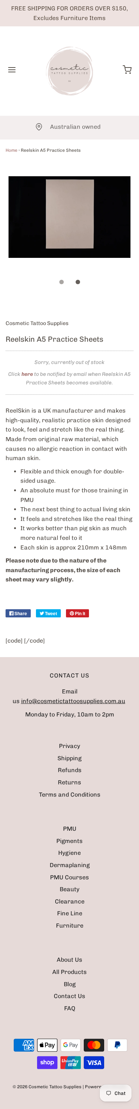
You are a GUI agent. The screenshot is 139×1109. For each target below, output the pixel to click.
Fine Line (69, 913)
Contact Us (69, 996)
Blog (70, 984)
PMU (69, 828)
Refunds (70, 770)
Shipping (69, 758)
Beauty (69, 889)
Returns (69, 782)
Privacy (69, 745)
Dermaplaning (70, 865)
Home (11, 150)
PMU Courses (69, 877)
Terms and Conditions (69, 794)
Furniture (69, 925)
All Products (69, 971)
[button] (69, 225)
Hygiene (69, 852)
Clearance (70, 901)
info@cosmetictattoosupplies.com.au (73, 701)
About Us (69, 959)
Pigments (69, 840)
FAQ (69, 1008)
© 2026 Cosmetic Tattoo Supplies (47, 1086)
